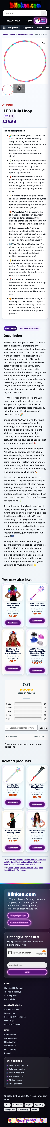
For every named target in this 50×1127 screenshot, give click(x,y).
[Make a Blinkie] (27, 1120)
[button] (43, 42)
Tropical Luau (30, 864)
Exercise (23, 868)
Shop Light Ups (18, 915)
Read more (13, 623)
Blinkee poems (15, 1080)
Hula (5, 870)
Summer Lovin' (18, 864)
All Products (18, 859)
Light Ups (28, 27)
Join (27, 972)
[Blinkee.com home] (25, 5)
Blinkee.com (21, 894)
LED (9, 870)
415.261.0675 (13, 20)
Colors (12, 34)
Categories (12, 27)
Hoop (41, 868)
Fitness (30, 868)
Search (43, 727)
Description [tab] (10, 328)
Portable (23, 870)
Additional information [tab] (29, 328)
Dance (16, 868)
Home (5, 34)
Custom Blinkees (19, 922)
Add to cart (37, 621)
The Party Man (15, 1084)
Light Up (15, 870)
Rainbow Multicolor (25, 34)
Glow (40, 27)
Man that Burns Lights (24, 862)
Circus (10, 868)
